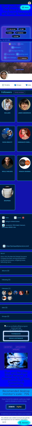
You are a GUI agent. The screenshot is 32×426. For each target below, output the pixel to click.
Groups (4, 316)
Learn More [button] (24, 419)
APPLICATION (20, 347)
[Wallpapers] (12, 47)
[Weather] (10, 44)
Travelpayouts (16, 334)
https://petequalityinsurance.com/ (17, 246)
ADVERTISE (8, 347)
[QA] (17, 54)
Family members (19, 92)
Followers (5, 288)
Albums (4, 270)
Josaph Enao (19, 69)
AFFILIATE (16, 349)
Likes (3, 307)
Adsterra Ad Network (16, 338)
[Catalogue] (5, 57)
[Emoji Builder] (5, 54)
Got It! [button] (4, 422)
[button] (29, 2)
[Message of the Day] (10, 51)
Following (5, 279)
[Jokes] (19, 44)
